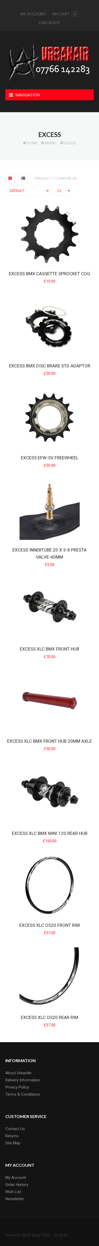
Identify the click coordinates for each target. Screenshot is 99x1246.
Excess (70, 143)
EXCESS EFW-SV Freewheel (49, 457)
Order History (16, 1184)
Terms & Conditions (22, 1094)
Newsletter (14, 1198)
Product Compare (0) (55, 178)
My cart (64, 14)
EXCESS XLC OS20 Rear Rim (49, 1017)
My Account (33, 14)
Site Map (12, 1143)
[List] (23, 178)
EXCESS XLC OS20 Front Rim (49, 925)
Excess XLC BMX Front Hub (49, 649)
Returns (12, 1136)
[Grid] (10, 178)
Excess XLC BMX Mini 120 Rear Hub (49, 833)
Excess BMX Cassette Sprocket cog (49, 273)
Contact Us (15, 1128)
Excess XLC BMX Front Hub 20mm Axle (49, 741)
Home (32, 143)
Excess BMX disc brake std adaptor (49, 365)
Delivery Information (22, 1080)
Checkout (49, 22)
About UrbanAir (18, 1073)
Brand (50, 143)
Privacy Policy (17, 1087)
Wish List (13, 1191)
